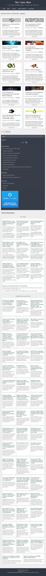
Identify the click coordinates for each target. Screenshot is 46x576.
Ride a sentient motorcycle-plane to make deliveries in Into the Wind (36, 367)
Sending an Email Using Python (8, 164)
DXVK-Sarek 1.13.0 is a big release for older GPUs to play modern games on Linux (22, 526)
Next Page (8, 131)
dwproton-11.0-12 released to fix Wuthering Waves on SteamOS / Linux (22, 510)
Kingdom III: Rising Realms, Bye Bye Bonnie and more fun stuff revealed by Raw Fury (23, 397)
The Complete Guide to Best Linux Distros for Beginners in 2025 (23, 265)
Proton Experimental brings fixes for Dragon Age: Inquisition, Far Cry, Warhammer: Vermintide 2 (37, 336)
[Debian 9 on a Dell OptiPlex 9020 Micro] (11, 20)
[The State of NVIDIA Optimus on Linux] (11, 66)
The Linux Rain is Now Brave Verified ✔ (10, 157)
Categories (31, 8)
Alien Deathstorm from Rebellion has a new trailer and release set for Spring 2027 (8, 430)
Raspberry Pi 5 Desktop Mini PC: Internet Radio (14, 286)
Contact (14, 8)
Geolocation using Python (8, 150)
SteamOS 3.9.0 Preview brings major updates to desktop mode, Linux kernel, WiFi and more (23, 321)
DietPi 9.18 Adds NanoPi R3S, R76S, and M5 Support (37, 222)
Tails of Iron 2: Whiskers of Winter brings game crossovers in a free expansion (11, 557)
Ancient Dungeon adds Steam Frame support (36, 509)
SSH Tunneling (5, 169)
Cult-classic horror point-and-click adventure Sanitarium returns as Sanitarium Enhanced (36, 480)
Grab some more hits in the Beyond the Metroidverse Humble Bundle (8, 413)
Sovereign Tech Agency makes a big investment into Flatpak (23, 352)
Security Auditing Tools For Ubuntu (9, 160)
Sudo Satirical (5, 185)
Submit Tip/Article (22, 8)
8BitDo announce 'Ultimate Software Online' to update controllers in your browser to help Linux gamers (8, 337)
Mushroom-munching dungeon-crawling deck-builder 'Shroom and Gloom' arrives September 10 (23, 542)
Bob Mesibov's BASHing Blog (8, 183)
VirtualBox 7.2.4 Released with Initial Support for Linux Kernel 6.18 (23, 244)
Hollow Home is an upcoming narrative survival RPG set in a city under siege (37, 430)
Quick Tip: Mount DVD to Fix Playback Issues (11, 177)
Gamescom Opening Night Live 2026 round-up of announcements (8, 460)
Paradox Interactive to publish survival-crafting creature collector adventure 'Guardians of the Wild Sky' (8, 542)
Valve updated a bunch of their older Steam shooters (23, 495)
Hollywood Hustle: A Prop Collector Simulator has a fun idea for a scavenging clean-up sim (8, 445)
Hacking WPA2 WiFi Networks (9, 162)
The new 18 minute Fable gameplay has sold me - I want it (8, 382)
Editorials (17, 27)
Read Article (11, 36)
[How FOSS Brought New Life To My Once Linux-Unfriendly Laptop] (11, 111)
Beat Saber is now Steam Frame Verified (37, 319)
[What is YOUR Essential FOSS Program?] (11, 43)
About (8, 8)
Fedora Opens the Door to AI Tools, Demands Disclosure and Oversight (23, 223)
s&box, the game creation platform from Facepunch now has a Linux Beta (8, 353)
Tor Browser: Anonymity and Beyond (10, 155)
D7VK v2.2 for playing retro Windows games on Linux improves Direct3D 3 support (8, 302)
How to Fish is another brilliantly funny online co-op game (37, 525)
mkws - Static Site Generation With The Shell (11, 148)
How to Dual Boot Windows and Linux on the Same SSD (36, 265)
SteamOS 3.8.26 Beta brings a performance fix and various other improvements (8, 367)
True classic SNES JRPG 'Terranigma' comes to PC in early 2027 (8, 479)
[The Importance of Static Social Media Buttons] (34, 20)
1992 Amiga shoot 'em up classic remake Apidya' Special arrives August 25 (37, 541)
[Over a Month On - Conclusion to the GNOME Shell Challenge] (11, 88)
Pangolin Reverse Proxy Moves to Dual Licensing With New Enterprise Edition (8, 223)
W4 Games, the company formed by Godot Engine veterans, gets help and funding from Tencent (23, 479)
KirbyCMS (26, 571)
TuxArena (4, 187)
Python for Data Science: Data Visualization (11, 153)
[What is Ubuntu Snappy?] (34, 66)
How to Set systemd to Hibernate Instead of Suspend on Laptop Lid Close (17, 166)
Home (4, 8)
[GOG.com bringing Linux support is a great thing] (34, 111)
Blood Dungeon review (23, 443)
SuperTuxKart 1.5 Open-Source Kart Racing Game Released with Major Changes (8, 244)
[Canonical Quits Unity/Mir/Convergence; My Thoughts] (34, 43)
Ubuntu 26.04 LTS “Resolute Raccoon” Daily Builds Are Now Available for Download (8, 265)
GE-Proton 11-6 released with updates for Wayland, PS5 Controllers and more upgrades (22, 303)
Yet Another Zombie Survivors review (36, 443)
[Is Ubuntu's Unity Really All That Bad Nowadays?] (34, 88)
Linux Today (11, 237)
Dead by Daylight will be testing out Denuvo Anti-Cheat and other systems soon (37, 413)
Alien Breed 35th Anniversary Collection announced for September (37, 495)
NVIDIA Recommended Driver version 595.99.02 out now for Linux (37, 352)
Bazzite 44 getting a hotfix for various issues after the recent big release (8, 495)
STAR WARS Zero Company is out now (22, 366)
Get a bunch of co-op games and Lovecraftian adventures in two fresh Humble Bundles (8, 510)
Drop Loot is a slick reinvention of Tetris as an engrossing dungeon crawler (37, 461)
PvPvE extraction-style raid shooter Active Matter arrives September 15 (37, 397)
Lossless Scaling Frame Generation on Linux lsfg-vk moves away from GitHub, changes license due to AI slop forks (23, 336)
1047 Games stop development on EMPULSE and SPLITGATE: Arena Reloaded (21, 413)
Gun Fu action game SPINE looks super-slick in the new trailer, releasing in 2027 (23, 382)
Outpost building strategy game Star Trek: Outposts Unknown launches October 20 (8, 397)
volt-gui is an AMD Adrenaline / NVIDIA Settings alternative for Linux (8, 526)
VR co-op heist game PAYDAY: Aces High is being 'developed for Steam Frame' (22, 430)
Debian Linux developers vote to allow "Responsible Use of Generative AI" (8, 321)
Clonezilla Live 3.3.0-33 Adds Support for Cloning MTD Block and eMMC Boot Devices (37, 244)
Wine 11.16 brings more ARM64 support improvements (32, 556)
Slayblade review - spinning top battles (36, 381)
